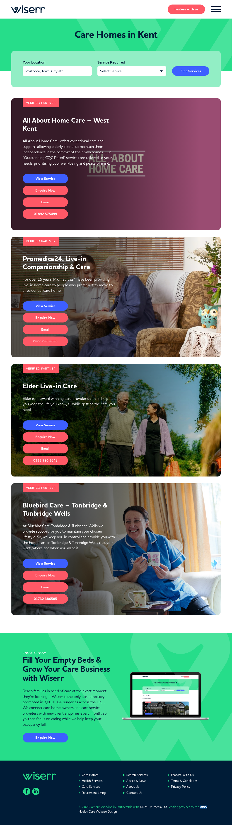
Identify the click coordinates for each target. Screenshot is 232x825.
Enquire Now (45, 737)
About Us (132, 787)
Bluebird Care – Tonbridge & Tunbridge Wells (65, 509)
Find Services (191, 71)
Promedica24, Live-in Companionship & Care (56, 262)
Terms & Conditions (184, 781)
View (45, 178)
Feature (186, 9)
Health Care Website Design (98, 811)
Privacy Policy (180, 787)
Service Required (111, 62)
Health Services (92, 781)
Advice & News (136, 781)
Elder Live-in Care (50, 386)
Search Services (137, 775)
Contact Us (134, 793)
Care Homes (90, 775)
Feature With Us (182, 775)
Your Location (34, 62)
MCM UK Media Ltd (153, 807)
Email (45, 202)
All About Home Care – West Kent (66, 124)
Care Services (91, 787)
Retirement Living (94, 793)
